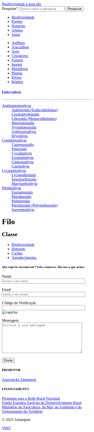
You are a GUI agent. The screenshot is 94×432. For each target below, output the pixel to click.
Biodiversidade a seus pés (21, 4)
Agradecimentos (24, 257)
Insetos (17, 64)
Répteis (17, 82)
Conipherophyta (14, 140)
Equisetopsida (22, 192)
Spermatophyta (23, 210)
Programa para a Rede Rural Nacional (31, 398)
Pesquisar (74, 9)
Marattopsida (21, 197)
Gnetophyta (20, 166)
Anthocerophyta (24, 132)
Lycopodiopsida (24, 175)
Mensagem (10, 320)
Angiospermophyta (16, 106)
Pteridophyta (11, 188)
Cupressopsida (23, 145)
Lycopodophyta (14, 171)
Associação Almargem (19, 380)
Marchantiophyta (24, 184)
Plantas (17, 73)
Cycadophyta (22, 153)
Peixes (16, 77)
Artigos (17, 30)
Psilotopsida (21, 201)
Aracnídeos (20, 47)
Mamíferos (20, 69)
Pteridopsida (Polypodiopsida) (34, 205)
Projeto (17, 22)
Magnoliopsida (23, 123)
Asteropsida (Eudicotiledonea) (35, 110)
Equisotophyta (23, 158)
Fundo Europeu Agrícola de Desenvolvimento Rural (41, 403)
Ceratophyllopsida (25, 114)
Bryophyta (20, 136)
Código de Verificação (19, 303)
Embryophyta (11, 92)
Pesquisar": (10, 9)
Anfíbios (18, 43)
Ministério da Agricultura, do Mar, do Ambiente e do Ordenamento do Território (42, 409)
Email (6, 290)
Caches (17, 253)
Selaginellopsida (24, 179)
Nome (6, 276)
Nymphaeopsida (24, 127)
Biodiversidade (23, 17)
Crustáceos (20, 56)
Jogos (16, 35)
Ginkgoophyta (23, 162)
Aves (15, 51)
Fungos (17, 60)
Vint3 (6, 428)
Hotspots (18, 26)
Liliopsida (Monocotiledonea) (34, 119)
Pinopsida (19, 149)
